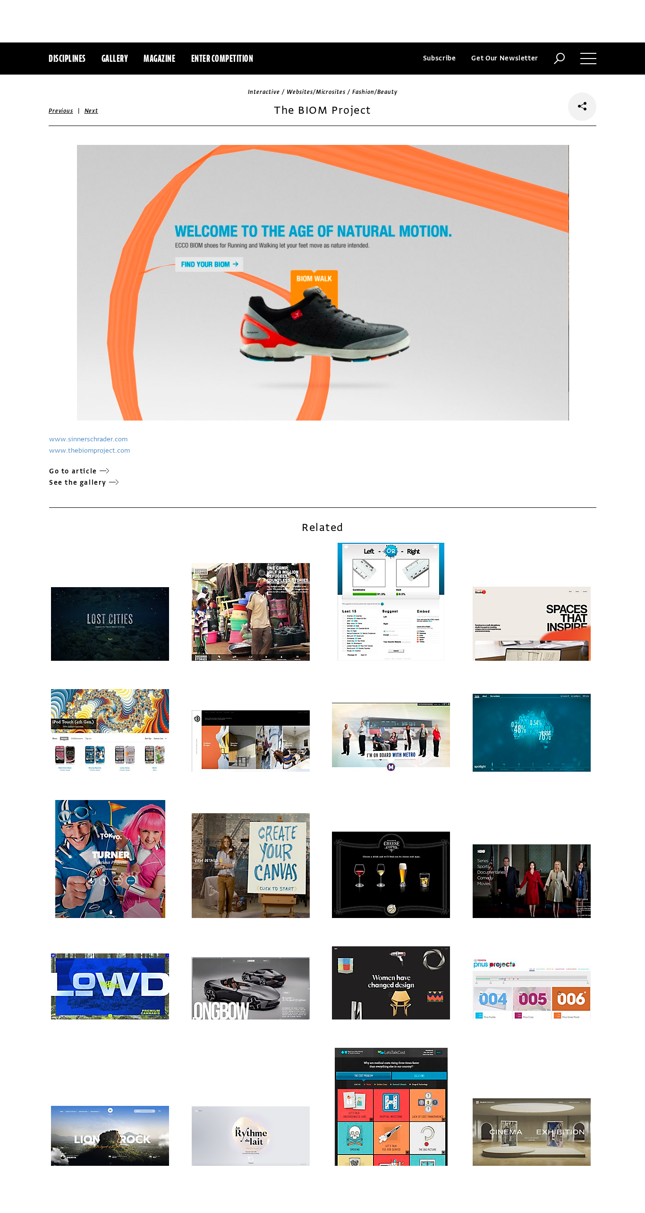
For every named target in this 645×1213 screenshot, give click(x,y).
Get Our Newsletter (504, 58)
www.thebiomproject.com (89, 450)
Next (91, 111)
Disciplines (67, 58)
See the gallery (78, 482)
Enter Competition (222, 58)
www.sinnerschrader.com (88, 439)
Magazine (159, 58)
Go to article (73, 471)
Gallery (115, 58)
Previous (61, 111)
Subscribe (439, 58)
